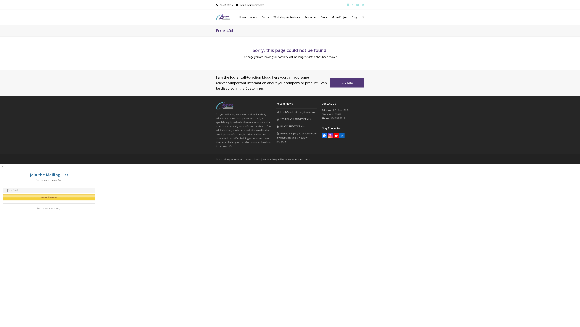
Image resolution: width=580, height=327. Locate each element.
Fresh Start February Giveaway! (297, 112)
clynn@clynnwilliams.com (252, 4)
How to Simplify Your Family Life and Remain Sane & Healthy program (296, 137)
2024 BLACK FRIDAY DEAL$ (295, 119)
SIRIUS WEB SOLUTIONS (297, 159)
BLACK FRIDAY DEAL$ (292, 126)
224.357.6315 (226, 4)
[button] (362, 17)
